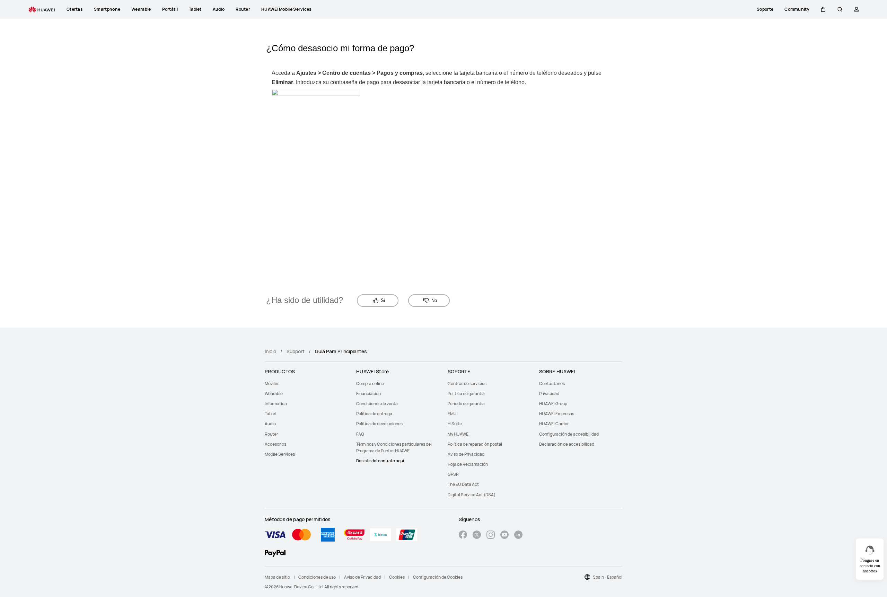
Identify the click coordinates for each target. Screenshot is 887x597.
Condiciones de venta (377, 404)
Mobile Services (280, 454)
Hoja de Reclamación (468, 464)
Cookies (397, 577)
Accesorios (275, 444)
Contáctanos (552, 383)
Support (296, 351)
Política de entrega (374, 414)
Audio (270, 424)
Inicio (270, 351)
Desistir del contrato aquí (380, 461)
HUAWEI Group (553, 404)
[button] (823, 9)
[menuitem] (306, 383)
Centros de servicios (467, 383)
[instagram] (490, 535)
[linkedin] (518, 535)
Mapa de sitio (277, 577)
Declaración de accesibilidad (566, 444)
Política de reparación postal (475, 444)
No (434, 300)
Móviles (272, 383)
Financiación (368, 393)
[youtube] (504, 535)
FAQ (360, 434)
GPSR (453, 474)
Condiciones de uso (317, 577)
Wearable (274, 393)
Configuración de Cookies (438, 577)
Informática (276, 404)
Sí (383, 300)
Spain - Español (607, 577)
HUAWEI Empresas (556, 414)
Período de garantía (466, 404)
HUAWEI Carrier (554, 424)
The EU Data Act (463, 484)
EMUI (453, 414)
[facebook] (463, 535)
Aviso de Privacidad (466, 454)
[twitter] (477, 535)
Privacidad (549, 393)
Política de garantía (466, 393)
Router (271, 434)
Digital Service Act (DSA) (471, 495)
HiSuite (455, 424)
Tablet (271, 414)
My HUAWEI (458, 434)
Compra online (370, 383)
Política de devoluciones (379, 424)
